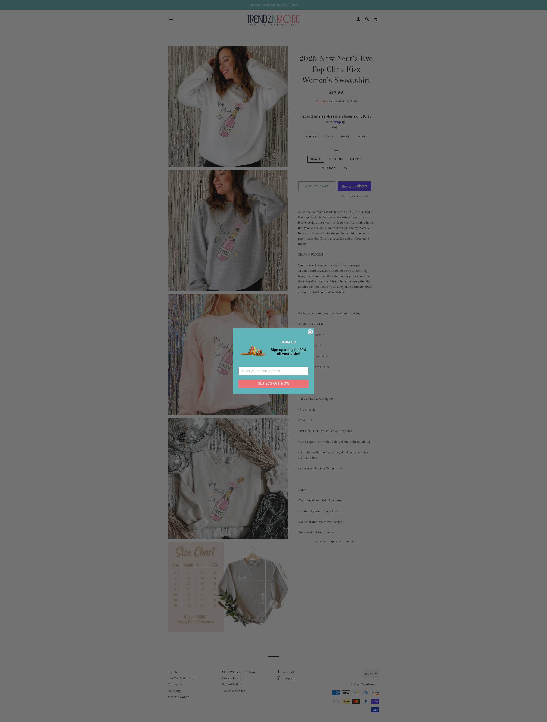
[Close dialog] (310, 332)
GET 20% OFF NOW (273, 383)
